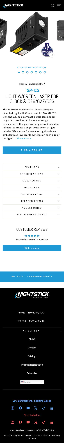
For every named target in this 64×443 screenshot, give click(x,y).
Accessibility (54, 435)
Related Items (32, 201)
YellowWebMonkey (46, 430)
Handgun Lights (35, 83)
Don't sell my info (40, 435)
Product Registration (32, 364)
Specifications (32, 174)
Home (22, 83)
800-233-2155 (37, 320)
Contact (32, 347)
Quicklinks (31, 331)
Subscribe (32, 373)
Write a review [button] (32, 248)
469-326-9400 (35, 312)
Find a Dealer (32, 150)
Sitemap (32, 438)
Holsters (32, 187)
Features (32, 167)
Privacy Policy (10, 435)
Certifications (32, 194)
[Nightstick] (13, 6)
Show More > (23, 138)
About (32, 338)
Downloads (32, 180)
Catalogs (32, 356)
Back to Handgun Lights (34, 276)
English (27, 382)
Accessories (32, 208)
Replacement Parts (32, 214)
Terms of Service (24, 435)
